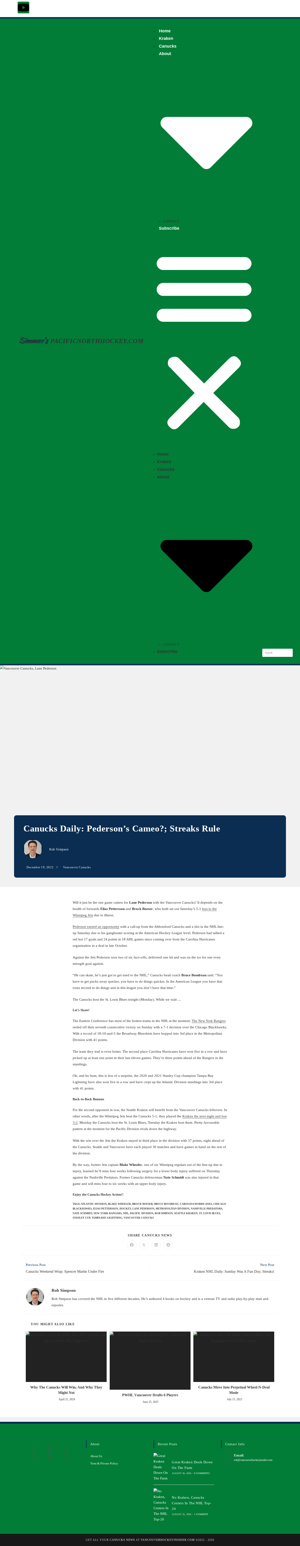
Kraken (166, 38)
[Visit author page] (35, 1296)
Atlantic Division (94, 1203)
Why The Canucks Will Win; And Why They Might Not (66, 1389)
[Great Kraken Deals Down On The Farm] (161, 1467)
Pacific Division (141, 1213)
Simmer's (33, 340)
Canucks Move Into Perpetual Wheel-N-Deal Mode (234, 1389)
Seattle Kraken (186, 1213)
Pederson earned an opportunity (96, 926)
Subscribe (169, 228)
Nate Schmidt (82, 1213)
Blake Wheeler (119, 1203)
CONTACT (171, 221)
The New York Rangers (209, 1021)
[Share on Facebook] (131, 1245)
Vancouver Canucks (77, 867)
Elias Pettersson (105, 1208)
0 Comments (202, 1473)
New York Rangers (108, 1213)
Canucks (167, 46)
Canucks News (122, 1540)
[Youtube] (23, 7)
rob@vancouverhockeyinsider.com (253, 1460)
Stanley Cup (81, 1217)
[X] (26, 1452)
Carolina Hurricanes (196, 1203)
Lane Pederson (143, 1208)
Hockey (125, 1208)
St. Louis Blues (209, 1213)
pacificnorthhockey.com (96, 340)
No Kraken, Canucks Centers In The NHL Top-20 (191, 1503)
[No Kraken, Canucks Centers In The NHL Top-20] (161, 1505)
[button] (204, 341)
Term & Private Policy (104, 1463)
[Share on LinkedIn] (156, 1245)
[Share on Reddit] (168, 1245)
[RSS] (57, 1452)
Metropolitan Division (172, 1208)
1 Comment (201, 1514)
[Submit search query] (288, 653)
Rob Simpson (59, 849)
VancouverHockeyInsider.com (168, 1540)
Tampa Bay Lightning (107, 1217)
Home (165, 31)
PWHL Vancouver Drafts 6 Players (150, 1395)
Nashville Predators (206, 1208)
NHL (126, 1213)
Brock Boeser (142, 1203)
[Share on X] (144, 1245)
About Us (96, 1456)
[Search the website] (277, 652)
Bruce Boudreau (166, 1203)
